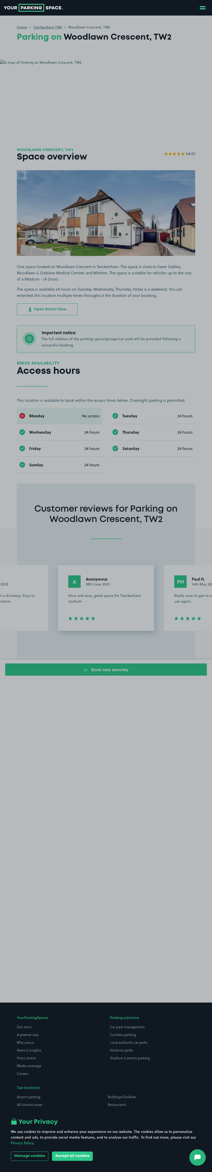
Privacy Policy (22, 1143)
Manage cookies (29, 1155)
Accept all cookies (72, 1155)
